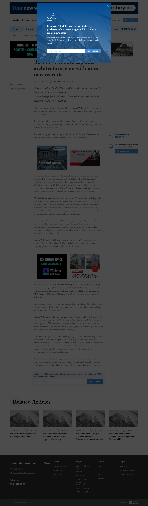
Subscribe (93, 51)
